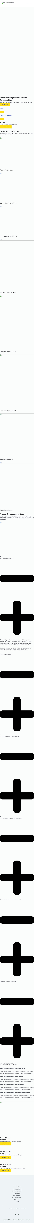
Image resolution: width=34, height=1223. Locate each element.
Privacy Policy (7, 1219)
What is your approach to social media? (12, 1068)
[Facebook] (15, 1214)
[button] (17, 1068)
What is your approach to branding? (11, 1076)
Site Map (28, 1219)
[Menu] (31, 3)
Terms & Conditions (18, 1219)
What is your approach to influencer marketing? (15, 1092)
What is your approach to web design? (12, 1084)
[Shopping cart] (27, 3)
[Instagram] (18, 1214)
